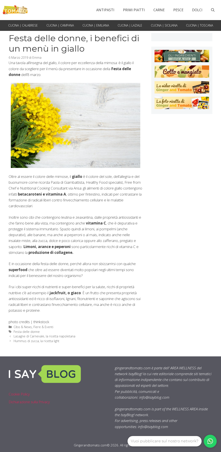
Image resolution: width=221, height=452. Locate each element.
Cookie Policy (19, 394)
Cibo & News (23, 327)
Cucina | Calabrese (23, 25)
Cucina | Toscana (199, 25)
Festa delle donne (27, 332)
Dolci (197, 10)
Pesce (178, 10)
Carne (159, 10)
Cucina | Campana (60, 25)
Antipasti (105, 10)
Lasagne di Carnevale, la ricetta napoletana (44, 336)
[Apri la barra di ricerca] (213, 10)
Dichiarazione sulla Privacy (29, 401)
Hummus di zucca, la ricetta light (37, 341)
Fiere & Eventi (43, 327)
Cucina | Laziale (130, 25)
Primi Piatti (134, 10)
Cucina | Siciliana (164, 25)
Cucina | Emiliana (95, 25)
